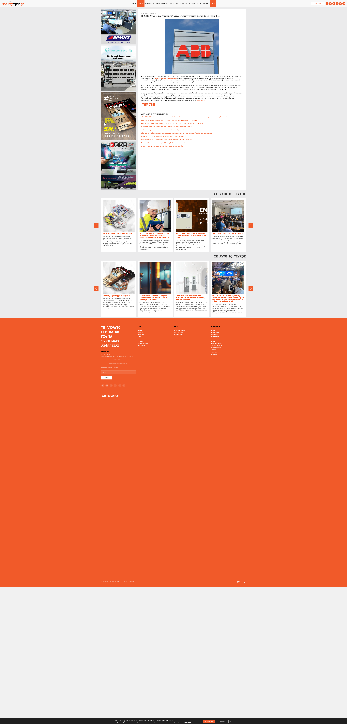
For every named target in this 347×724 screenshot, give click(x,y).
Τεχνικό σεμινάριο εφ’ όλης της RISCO (227, 233)
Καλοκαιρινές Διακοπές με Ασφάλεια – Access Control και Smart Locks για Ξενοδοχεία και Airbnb (155, 297)
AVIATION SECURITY (216, 348)
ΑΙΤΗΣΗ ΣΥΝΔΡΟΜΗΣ (202, 4)
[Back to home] (13, 3)
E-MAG (172, 4)
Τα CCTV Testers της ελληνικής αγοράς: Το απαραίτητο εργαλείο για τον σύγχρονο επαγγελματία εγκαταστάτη (155, 235)
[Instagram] (337, 3)
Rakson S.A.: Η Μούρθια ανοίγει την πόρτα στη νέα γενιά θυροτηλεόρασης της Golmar (172, 123)
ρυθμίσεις (188, 722)
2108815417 (117, 360)
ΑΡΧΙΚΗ (133, 4)
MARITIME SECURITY (216, 346)
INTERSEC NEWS (178, 335)
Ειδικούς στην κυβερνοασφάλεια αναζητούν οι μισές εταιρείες (163, 136)
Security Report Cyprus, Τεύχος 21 (116, 295)
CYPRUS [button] (213, 4)
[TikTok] (333, 3)
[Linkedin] (330, 3)
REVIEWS (213, 330)
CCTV (212, 339)
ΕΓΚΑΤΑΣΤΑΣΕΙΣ (215, 337)
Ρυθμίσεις (222, 721)
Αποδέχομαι (209, 721)
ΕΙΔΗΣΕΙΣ (140, 332)
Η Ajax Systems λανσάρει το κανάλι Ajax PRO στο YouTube (162, 146)
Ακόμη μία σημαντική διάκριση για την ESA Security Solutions (163, 130)
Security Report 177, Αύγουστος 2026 (117, 233)
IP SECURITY (214, 335)
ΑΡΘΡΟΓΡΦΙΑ (141, 335)
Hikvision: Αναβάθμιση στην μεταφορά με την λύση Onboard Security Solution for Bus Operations (176, 133)
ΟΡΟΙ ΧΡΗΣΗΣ (141, 346)
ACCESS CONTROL (215, 332)
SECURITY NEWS (178, 332)
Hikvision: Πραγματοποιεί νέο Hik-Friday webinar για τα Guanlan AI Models (169, 120)
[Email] (123, 385)
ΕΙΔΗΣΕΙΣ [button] (141, 4)
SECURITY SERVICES (216, 343)
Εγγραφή (106, 378)
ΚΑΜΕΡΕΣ (213, 341)
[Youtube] (340, 3)
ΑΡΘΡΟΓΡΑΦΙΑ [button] (149, 4)
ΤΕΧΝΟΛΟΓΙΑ (214, 354)
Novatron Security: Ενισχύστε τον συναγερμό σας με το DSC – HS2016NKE (167, 140)
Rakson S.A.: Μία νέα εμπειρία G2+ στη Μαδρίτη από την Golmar (164, 143)
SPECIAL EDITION (181, 4)
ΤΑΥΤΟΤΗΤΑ (191, 4)
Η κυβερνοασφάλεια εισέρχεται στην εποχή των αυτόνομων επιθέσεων (166, 127)
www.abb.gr (201, 101)
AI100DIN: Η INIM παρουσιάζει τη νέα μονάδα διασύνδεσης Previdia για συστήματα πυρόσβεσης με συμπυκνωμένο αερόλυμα (185, 117)
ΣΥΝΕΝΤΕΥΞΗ (214, 352)
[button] (96, 225)
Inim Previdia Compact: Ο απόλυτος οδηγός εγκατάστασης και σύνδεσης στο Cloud (191, 235)
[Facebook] (327, 3)
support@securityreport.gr (117, 364)
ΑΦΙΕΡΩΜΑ (213, 350)
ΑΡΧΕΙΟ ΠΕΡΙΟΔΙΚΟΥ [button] (162, 4)
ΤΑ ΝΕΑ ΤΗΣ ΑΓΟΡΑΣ (179, 330)
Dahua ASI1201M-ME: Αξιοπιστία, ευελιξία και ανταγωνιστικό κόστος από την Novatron (190, 297)
